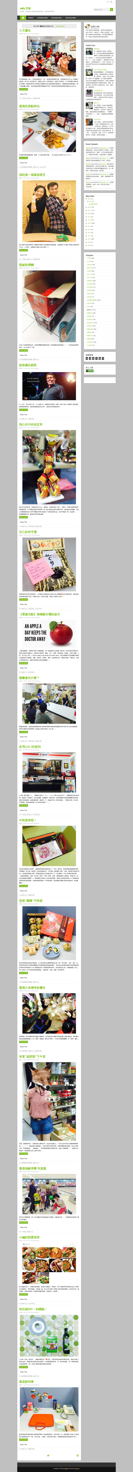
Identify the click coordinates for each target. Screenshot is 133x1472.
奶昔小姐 (90, 268)
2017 (89, 220)
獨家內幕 (37, 98)
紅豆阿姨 (90, 284)
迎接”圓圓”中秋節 (31, 900)
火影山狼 (90, 264)
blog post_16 (104, 182)
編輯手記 (96, 103)
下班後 (23, 98)
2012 (89, 233)
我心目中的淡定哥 (31, 424)
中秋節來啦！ (28, 820)
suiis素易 (30, 18)
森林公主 (30, 98)
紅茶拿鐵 (90, 287)
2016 (89, 223)
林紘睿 (88, 148)
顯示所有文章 (60, 26)
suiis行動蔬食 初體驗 (100, 70)
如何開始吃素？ (98, 90)
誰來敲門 (90, 319)
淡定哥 (89, 303)
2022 (89, 207)
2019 (89, 217)
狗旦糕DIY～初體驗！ (33, 1309)
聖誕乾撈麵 (26, 265)
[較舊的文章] (78, 1455)
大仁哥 (89, 261)
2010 (89, 239)
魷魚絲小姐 (90, 323)
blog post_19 (104, 158)
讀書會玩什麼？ (29, 678)
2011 (89, 236)
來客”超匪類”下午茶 (32, 1056)
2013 (89, 229)
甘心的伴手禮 (28, 532)
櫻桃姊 (89, 339)
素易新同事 (26, 1381)
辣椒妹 (89, 316)
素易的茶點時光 (29, 106)
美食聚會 (24, 1051)
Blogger (77, 1468)
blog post (103, 164)
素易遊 (89, 297)
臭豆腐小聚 (97, 119)
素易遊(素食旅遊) (56, 18)
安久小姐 (90, 274)
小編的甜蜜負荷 (29, 1237)
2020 (89, 213)
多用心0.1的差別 (30, 746)
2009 (89, 242)
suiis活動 (90, 345)
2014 (89, 226)
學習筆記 (31, 419)
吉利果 (89, 271)
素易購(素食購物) (42, 18)
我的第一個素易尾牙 (32, 174)
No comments (35, 33)
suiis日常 (43, 167)
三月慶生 (25, 30)
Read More (23, 89)
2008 (89, 245)
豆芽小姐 (90, 277)
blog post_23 (104, 148)
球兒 (88, 306)
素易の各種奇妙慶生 (32, 987)
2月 (90, 201)
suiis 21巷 (25, 8)
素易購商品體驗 (26, 167)
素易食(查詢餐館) (71, 18)
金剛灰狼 (90, 281)
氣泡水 (89, 294)
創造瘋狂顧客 (28, 365)
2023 (89, 199)
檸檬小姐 (90, 335)
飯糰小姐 (90, 313)
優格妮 (89, 332)
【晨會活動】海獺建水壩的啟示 (39, 614)
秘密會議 (96, 49)
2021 (89, 210)
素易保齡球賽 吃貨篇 (32, 1168)
